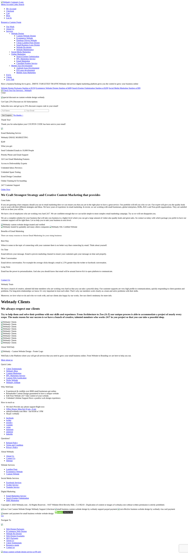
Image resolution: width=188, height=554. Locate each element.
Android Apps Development (27, 68)
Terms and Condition (14, 445)
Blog (8, 16)
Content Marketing (13, 373)
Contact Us (5, 280)
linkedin (9, 434)
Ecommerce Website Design (54, 88)
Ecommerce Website (24, 38)
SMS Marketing (12, 500)
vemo (8, 427)
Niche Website (12, 380)
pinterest (9, 432)
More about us (7, 360)
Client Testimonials (14, 369)
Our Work (10, 27)
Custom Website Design (26, 36)
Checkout (10, 11)
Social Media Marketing (21, 52)
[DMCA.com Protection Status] (63, 513)
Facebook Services (13, 482)
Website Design (17, 33)
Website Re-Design (14, 534)
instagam (9, 429)
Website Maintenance (25, 50)
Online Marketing (18, 54)
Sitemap (9, 461)
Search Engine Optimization (27, 56)
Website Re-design (23, 47)
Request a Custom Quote (11, 22)
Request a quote (12, 545)
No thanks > (18, 115)
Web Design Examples (15, 536)
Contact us (10, 547)
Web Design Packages (15, 529)
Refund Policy (12, 443)
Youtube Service (12, 487)
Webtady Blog (12, 371)
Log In (9, 18)
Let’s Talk (10, 79)
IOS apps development (25, 70)
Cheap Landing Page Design (28, 43)
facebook (10, 418)
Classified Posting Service (26, 63)
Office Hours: (21, 409)
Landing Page (11, 469)
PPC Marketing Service (25, 59)
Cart (8, 13)
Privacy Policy (12, 447)
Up (2, 516)
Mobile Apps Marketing (26, 72)
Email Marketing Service (16, 496)
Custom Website (12, 474)
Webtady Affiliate (13, 382)
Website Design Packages (18, 88)
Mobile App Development (21, 66)
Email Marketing (23, 61)
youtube (9, 425)
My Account (11, 9)
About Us (10, 29)
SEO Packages (12, 538)
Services (9, 31)
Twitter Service (12, 485)
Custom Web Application (16, 378)
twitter (8, 420)
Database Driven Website (26, 40)
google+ (9, 422)
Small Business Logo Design (28, 45)
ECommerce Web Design (16, 531)
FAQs (8, 75)
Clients (9, 77)
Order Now (5, 189)
